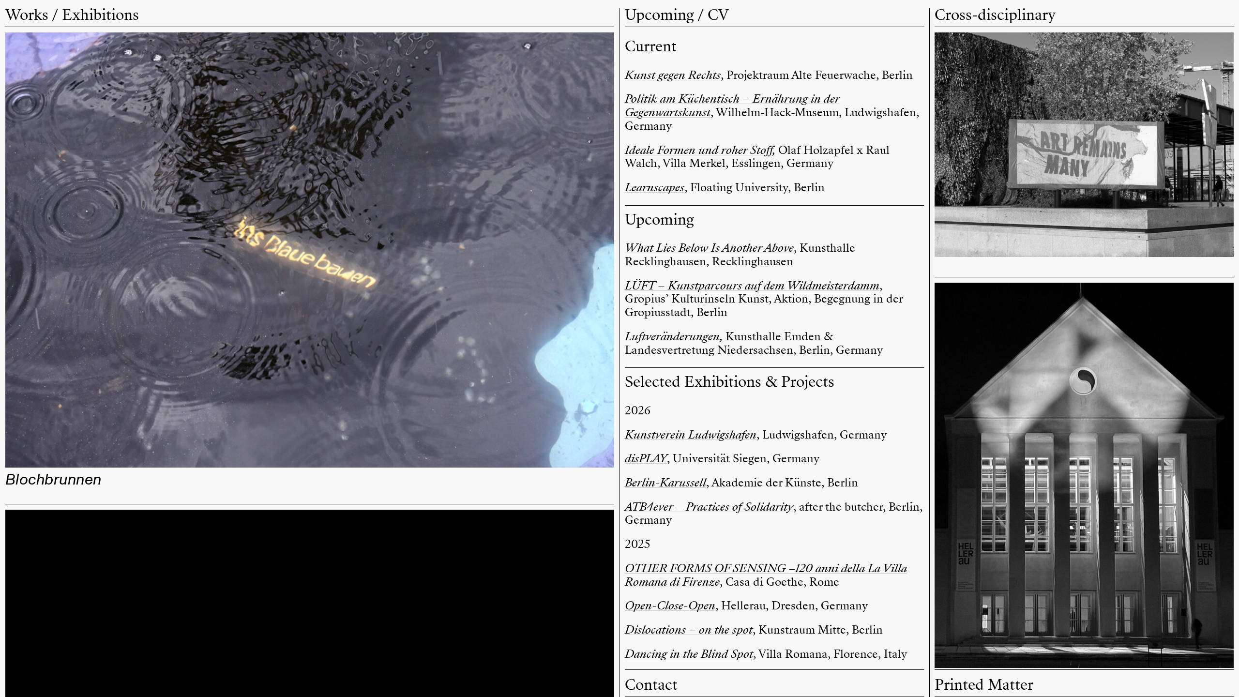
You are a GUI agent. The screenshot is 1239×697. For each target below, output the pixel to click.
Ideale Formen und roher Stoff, (700, 150)
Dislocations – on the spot (689, 629)
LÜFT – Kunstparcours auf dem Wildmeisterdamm (752, 285)
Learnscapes (654, 187)
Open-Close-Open (670, 605)
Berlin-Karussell (665, 482)
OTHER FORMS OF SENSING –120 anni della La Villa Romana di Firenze (766, 575)
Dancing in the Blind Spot (689, 654)
